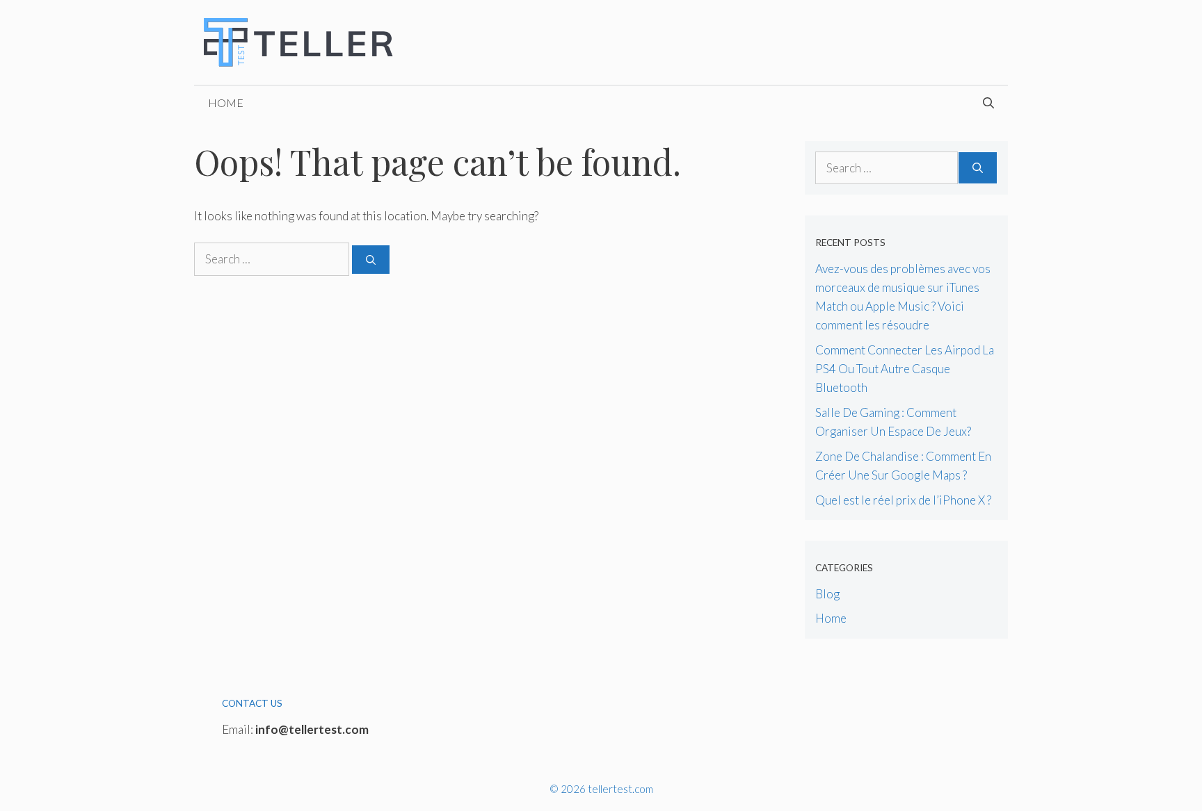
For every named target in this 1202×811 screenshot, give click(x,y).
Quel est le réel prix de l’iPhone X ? (903, 500)
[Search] (370, 260)
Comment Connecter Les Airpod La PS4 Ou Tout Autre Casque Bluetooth (904, 369)
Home (225, 102)
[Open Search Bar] (988, 102)
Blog (827, 594)
